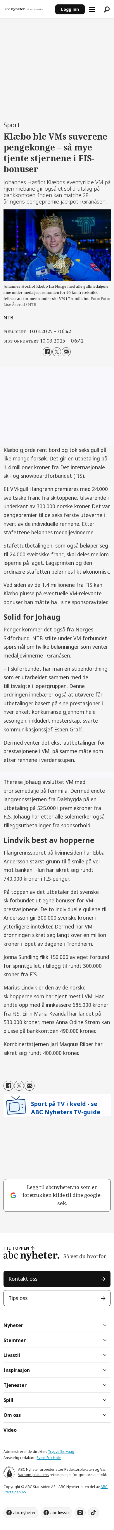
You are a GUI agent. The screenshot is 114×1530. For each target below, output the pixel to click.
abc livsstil (60, 1512)
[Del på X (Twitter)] (56, 351)
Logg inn (70, 9)
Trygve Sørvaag (61, 1451)
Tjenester (15, 1385)
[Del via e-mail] (66, 351)
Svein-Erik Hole (49, 1457)
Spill (8, 1400)
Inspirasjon (17, 1370)
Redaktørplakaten (79, 1469)
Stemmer (15, 1340)
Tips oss (17, 1298)
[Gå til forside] (27, 9)
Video (10, 1430)
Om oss (12, 1415)
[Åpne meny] (92, 9)
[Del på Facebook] (47, 351)
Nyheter (13, 1325)
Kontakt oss (22, 1278)
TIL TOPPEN (16, 1248)
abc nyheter (24, 1512)
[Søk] (106, 9)
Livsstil (12, 1355)
